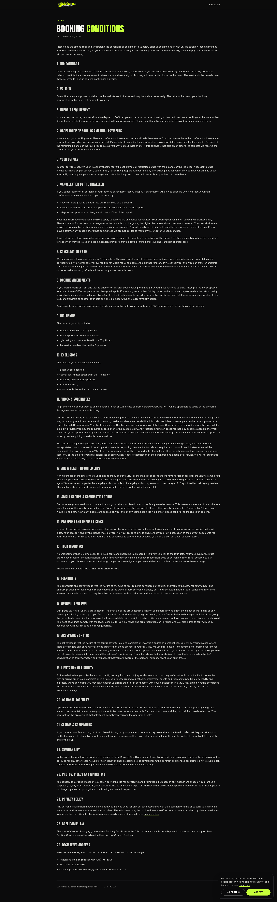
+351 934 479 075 (108, 886)
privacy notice (151, 814)
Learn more (244, 885)
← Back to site (213, 4)
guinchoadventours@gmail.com (83, 886)
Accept (258, 892)
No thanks (233, 892)
